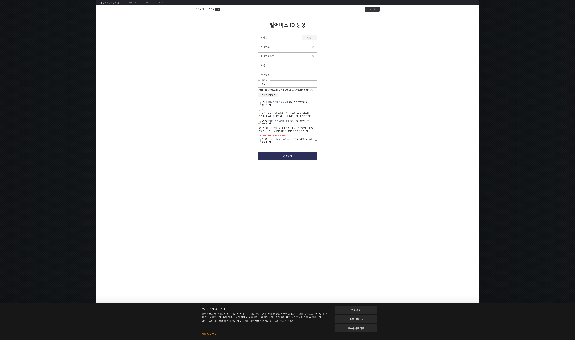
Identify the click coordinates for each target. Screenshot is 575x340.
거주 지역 (265, 80)
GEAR (160, 2)
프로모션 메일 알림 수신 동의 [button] (279, 139)
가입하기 (287, 155)
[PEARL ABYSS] (110, 2)
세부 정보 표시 (209, 334)
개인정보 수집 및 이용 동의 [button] (278, 120)
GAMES (131, 2)
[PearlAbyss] (208, 9)
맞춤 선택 (354, 319)
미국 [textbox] (263, 83)
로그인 (372, 9)
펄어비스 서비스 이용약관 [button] (277, 102)
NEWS (146, 2)
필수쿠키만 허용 (356, 328)
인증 (309, 37)
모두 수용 (356, 310)
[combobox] (287, 84)
